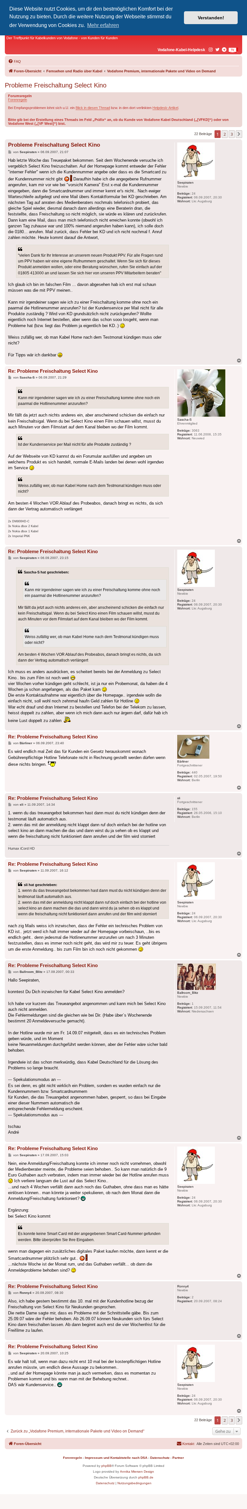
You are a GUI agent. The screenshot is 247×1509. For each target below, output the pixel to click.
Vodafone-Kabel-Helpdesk (181, 50)
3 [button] (232, 134)
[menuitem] (14, 61)
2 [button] (225, 134)
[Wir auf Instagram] (211, 49)
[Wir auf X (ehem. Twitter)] (218, 49)
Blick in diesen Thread (93, 108)
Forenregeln (17, 100)
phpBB (106, 1466)
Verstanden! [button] (211, 17)
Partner (178, 1457)
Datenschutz (159, 1457)
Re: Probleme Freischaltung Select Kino (53, 371)
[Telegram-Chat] (224, 49)
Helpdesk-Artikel (165, 108)
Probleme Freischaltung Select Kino (55, 85)
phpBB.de (145, 1477)
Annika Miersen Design (137, 1471)
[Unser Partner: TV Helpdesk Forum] (233, 50)
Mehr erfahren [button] (103, 25)
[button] (239, 134)
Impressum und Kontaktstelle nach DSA (116, 1457)
